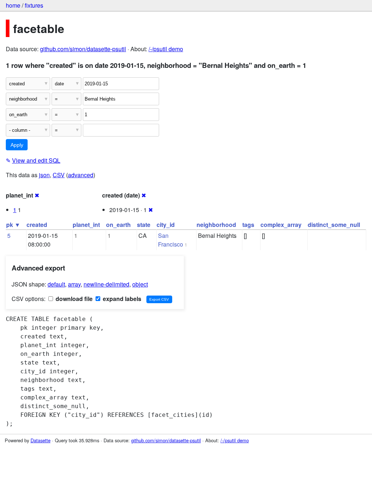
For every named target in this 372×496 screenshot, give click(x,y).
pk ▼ (13, 224)
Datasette (40, 440)
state (143, 224)
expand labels (121, 298)
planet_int (86, 224)
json (44, 175)
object (140, 284)
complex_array (281, 224)
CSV (59, 175)
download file (73, 298)
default (56, 284)
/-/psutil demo (166, 49)
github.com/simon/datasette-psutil (83, 49)
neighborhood (216, 224)
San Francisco (170, 239)
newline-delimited (106, 284)
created (37, 224)
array (74, 284)
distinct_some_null (334, 224)
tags (248, 224)
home (13, 5)
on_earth (118, 224)
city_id (166, 224)
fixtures (34, 5)
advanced (80, 175)
